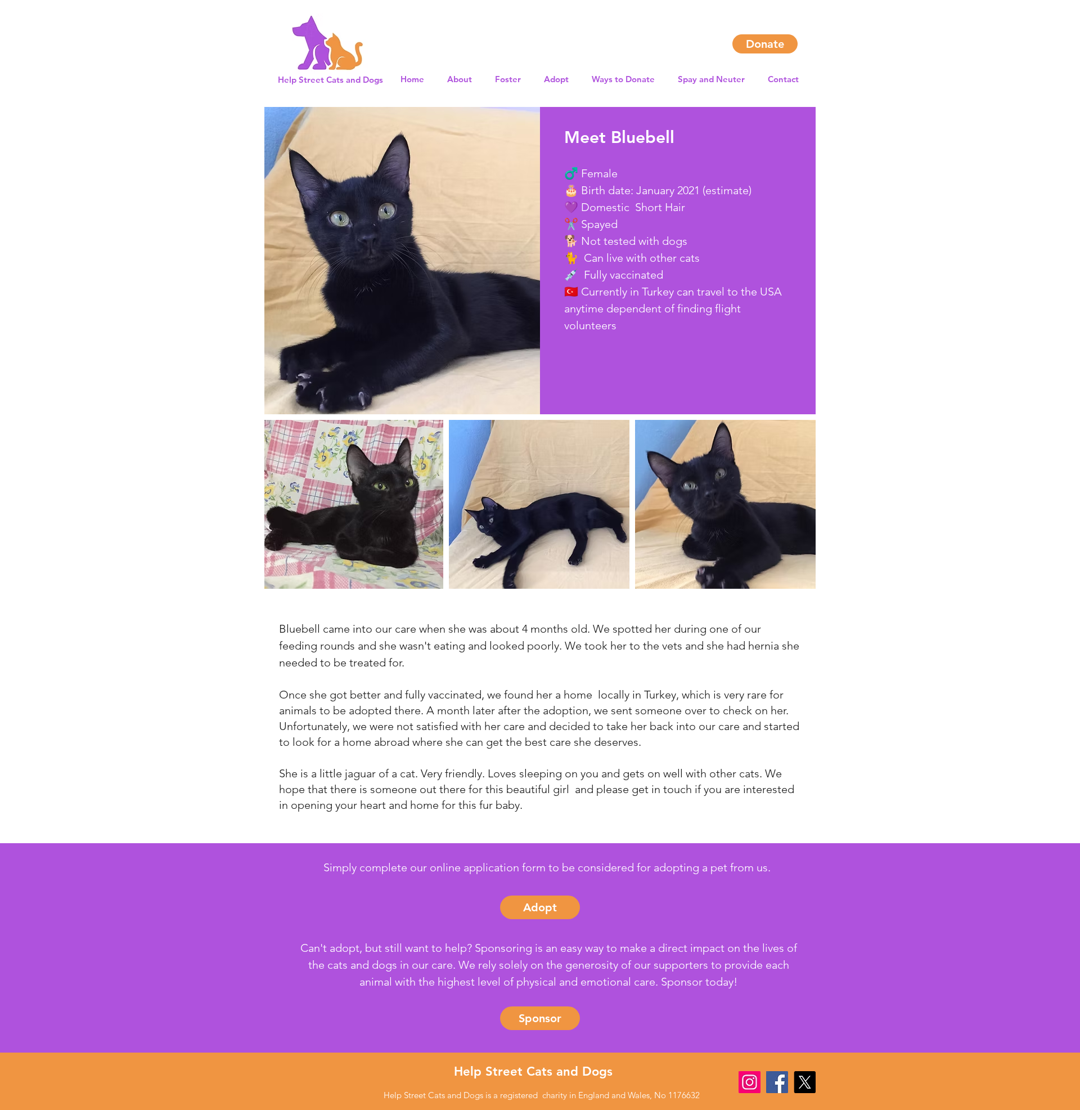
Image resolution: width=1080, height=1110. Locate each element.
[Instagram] (749, 1082)
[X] (805, 1082)
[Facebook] (777, 1082)
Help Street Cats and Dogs (533, 1071)
